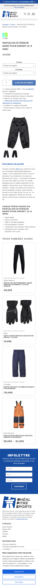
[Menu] (33, 14)
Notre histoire (7, 527)
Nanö (18, 169)
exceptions (30, 89)
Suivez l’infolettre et (19, 2)
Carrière (5, 532)
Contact (5, 534)
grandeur (19, 70)
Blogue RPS (6, 529)
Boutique (5, 25)
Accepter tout (19, 571)
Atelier (4, 536)
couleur (19, 62)
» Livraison (6, 549)
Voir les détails (19, 7)
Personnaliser (19, 577)
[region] (19, 568)
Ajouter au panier (24, 83)
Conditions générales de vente (13, 547)
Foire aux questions (9, 544)
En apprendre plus (21, 519)
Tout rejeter (19, 582)
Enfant (12, 25)
